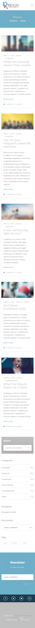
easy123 (19, 55)
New (25, 543)
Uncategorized (11, 380)
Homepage (13, 21)
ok (29, 448)
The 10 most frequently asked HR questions (17, 143)
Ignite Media (24, 620)
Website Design (12, 620)
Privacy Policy (8, 615)
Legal (21, 618)
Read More (8, 99)
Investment (6, 479)
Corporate (9, 58)
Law (5, 543)
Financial (5, 473)
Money (15, 543)
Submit (31, 527)
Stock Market (7, 485)
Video (26, 302)
